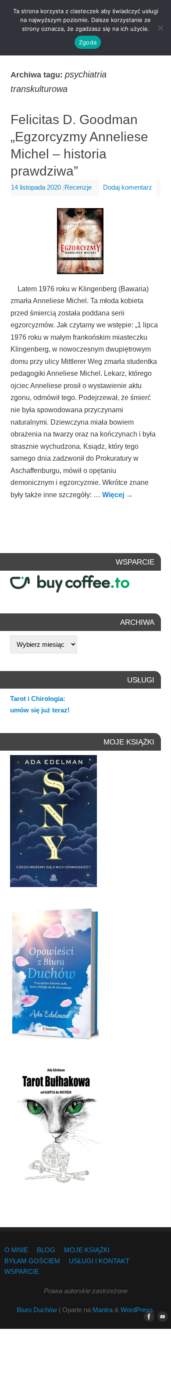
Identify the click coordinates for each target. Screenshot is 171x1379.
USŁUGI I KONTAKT (99, 1261)
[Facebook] (147, 1317)
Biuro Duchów (37, 1309)
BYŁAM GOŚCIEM (32, 1261)
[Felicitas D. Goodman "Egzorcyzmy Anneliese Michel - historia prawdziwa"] (85, 242)
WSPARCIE (21, 1271)
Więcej (117, 495)
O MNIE (16, 1250)
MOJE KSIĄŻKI (87, 1250)
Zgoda (87, 42)
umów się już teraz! (40, 710)
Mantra (103, 1309)
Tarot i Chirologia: (37, 698)
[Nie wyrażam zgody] (160, 27)
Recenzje (78, 187)
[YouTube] (161, 1317)
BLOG (46, 1250)
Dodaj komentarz (127, 187)
